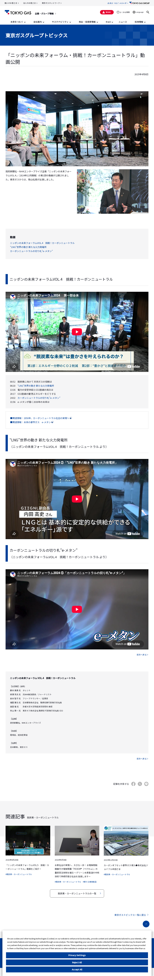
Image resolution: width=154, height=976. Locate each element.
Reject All (77, 962)
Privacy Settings (77, 955)
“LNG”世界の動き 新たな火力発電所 (28, 247)
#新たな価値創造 (90, 881)
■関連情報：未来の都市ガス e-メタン (30, 422)
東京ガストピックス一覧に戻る (130, 914)
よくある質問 (125, 12)
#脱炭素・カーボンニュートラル (19, 874)
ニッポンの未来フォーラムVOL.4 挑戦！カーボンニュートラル (42, 242)
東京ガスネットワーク (51, 3)
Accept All (77, 969)
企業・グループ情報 (44, 13)
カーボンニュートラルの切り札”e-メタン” (31, 251)
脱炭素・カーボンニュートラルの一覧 (77, 893)
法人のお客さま (29, 3)
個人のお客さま (11, 3)
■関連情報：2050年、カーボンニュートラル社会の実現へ (39, 418)
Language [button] (139, 12)
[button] (147, 12)
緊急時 (108, 12)
